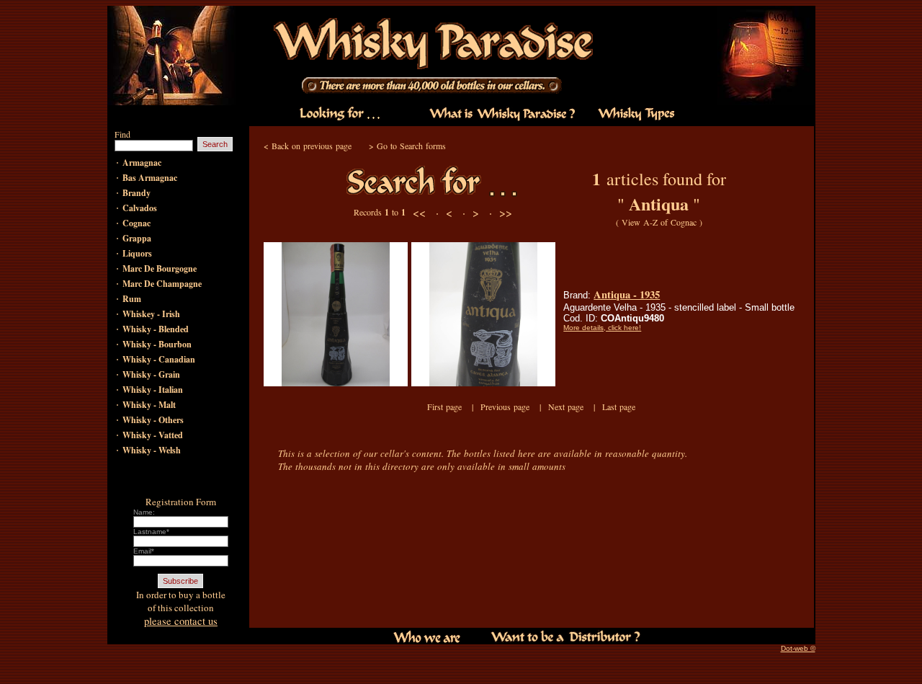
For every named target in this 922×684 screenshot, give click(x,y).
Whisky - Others (153, 420)
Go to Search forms (411, 145)
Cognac (136, 223)
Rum (131, 299)
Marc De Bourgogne (159, 268)
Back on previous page (312, 145)
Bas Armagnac (149, 178)
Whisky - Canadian (158, 359)
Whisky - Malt (149, 405)
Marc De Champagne (162, 283)
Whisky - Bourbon (157, 344)
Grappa (136, 238)
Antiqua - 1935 (627, 294)
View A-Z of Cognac (659, 222)
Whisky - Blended (155, 329)
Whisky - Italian (152, 389)
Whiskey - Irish (151, 314)
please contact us (181, 621)
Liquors (137, 253)
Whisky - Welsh (151, 450)
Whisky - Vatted (152, 435)
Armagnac (141, 162)
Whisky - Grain (151, 374)
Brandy (136, 193)
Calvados (139, 208)
